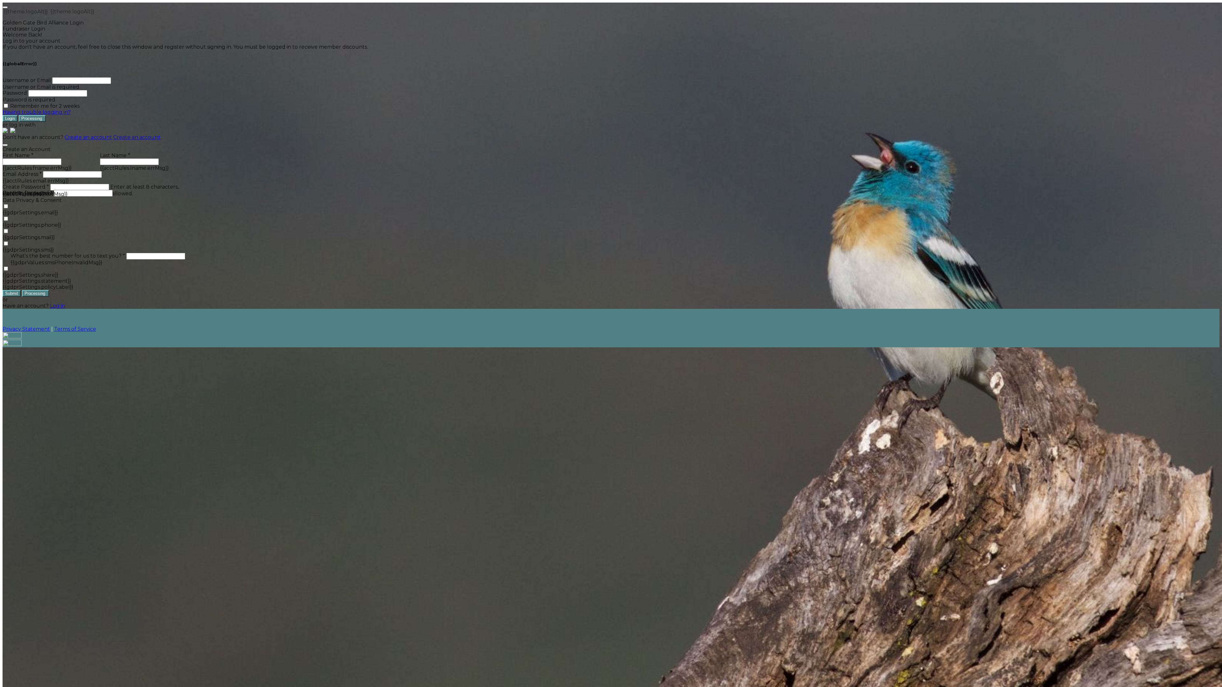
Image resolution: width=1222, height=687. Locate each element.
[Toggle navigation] (5, 7)
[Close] (5, 145)
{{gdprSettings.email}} (30, 213)
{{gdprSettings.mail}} (29, 237)
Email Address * (22, 174)
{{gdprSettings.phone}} (32, 225)
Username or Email (27, 80)
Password (15, 93)
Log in (57, 306)
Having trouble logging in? (37, 112)
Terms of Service (75, 329)
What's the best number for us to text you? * (68, 256)
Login (10, 118)
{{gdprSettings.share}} (30, 275)
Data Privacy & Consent (32, 200)
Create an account (88, 137)
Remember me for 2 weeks (45, 106)
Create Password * (26, 187)
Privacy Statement (26, 329)
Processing (32, 118)
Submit (11, 293)
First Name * (18, 155)
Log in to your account (31, 41)
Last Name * (115, 155)
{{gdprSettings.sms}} (28, 250)
